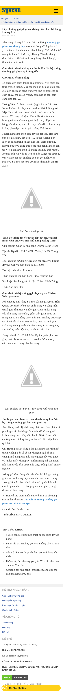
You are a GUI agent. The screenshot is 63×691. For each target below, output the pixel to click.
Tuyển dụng (7, 623)
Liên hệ (5, 632)
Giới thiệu (6, 627)
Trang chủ (5, 19)
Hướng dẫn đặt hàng (11, 600)
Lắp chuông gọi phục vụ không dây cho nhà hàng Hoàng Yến (29, 22)
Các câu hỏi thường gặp (13, 596)
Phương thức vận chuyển (13, 605)
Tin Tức (16, 19)
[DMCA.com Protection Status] (15, 677)
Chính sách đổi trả (10, 610)
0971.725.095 (17, 687)
